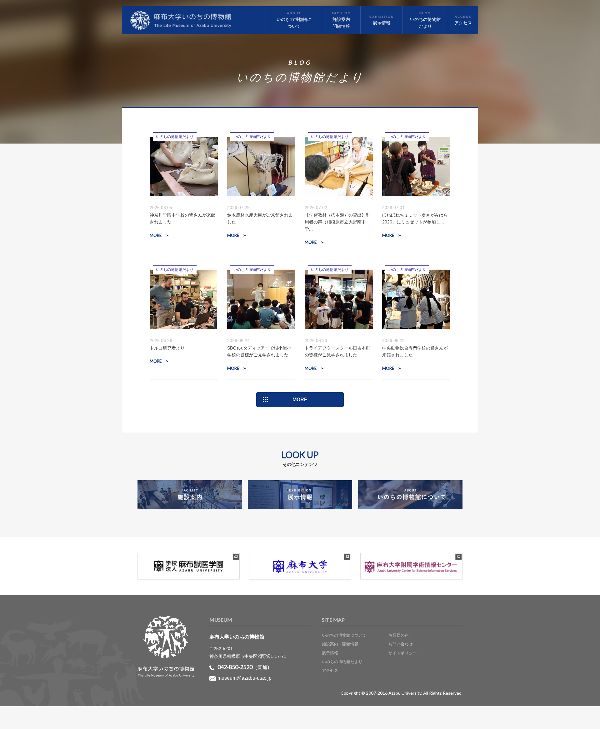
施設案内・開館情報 (340, 644)
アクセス (330, 670)
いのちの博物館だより (342, 661)
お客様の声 (398, 635)
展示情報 (330, 653)
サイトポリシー (402, 653)
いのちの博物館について (344, 635)
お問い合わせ (400, 644)
